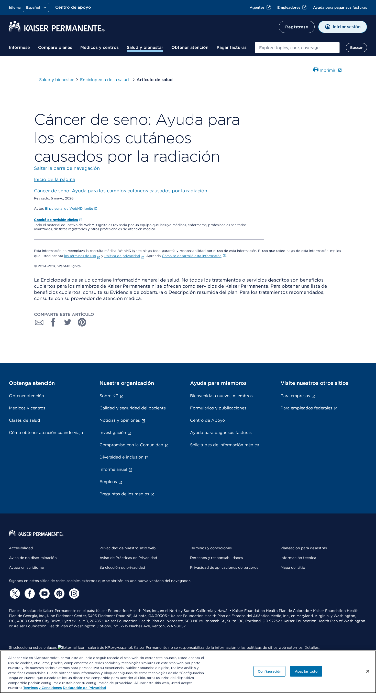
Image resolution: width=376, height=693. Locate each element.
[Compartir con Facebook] (53, 322)
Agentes (257, 7)
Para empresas (295, 395)
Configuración (269, 671)
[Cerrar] (367, 671)
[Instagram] (73, 593)
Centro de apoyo (73, 7)
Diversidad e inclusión (121, 457)
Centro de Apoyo (207, 420)
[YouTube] (44, 593)
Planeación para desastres (304, 548)
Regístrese (296, 27)
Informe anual (113, 469)
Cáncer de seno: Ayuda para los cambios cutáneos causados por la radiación (120, 190)
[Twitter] (14, 593)
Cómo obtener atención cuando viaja (46, 432)
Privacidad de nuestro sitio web (127, 548)
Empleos (108, 481)
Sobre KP (108, 395)
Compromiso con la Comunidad (131, 444)
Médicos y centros (99, 47)
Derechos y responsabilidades (216, 558)
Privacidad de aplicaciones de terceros (224, 567)
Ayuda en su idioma (26, 567)
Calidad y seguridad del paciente (132, 408)
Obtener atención (189, 47)
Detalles (311, 647)
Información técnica (298, 558)
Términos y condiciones (211, 548)
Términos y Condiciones (42, 688)
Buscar (356, 48)
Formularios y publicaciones (218, 408)
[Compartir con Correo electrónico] (39, 322)
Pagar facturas (232, 47)
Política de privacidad (122, 256)
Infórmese (19, 47)
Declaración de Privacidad (84, 688)
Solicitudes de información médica (224, 444)
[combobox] (297, 47)
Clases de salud (24, 420)
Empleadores (288, 7)
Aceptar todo (306, 671)
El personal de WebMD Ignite (69, 208)
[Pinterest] (58, 593)
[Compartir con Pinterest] (82, 322)
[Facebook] (29, 593)
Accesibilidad (21, 548)
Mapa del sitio (293, 567)
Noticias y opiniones (119, 420)
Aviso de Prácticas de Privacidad (128, 558)
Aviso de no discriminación (33, 558)
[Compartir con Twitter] (68, 322)
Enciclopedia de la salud (105, 79)
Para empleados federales (306, 408)
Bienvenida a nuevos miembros (221, 395)
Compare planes (55, 47)
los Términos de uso (80, 256)
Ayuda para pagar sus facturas (340, 7)
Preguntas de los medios (124, 493)
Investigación (112, 432)
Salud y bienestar (145, 47)
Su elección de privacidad (122, 567)
